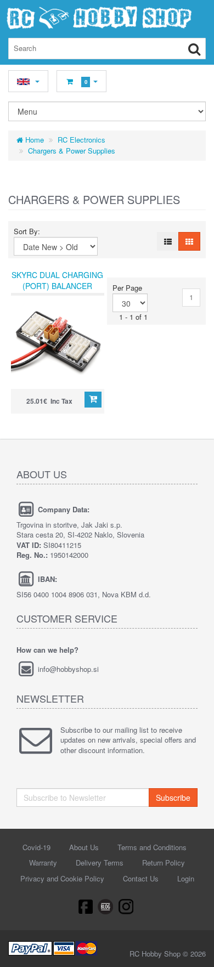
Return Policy (163, 862)
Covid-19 (36, 847)
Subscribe (173, 797)
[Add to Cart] (93, 400)
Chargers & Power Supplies (71, 150)
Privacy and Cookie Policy (62, 878)
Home (33, 139)
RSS (127, 906)
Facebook (85, 906)
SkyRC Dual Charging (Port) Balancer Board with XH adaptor (57, 291)
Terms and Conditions (152, 847)
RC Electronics (81, 139)
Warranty (43, 862)
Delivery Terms (99, 862)
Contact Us (141, 878)
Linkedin (106, 906)
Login (185, 878)
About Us (84, 847)
